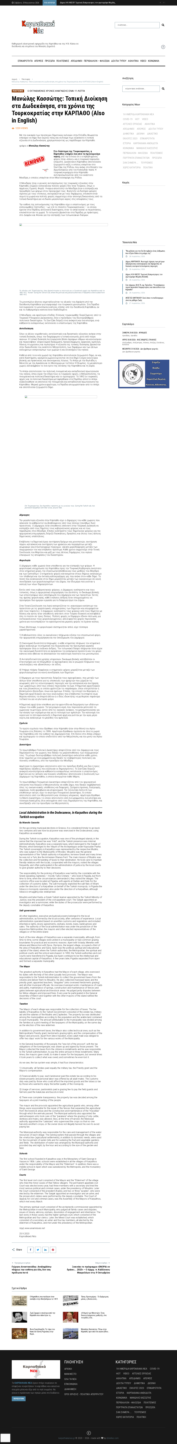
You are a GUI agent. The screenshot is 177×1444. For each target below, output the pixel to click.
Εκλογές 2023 (130, 138)
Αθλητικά (150, 123)
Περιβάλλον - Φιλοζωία (135, 152)
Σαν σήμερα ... (130, 162)
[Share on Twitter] (38, 1250)
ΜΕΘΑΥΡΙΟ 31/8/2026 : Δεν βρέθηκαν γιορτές (140, 349)
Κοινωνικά (128, 148)
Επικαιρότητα (147, 138)
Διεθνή (140, 133)
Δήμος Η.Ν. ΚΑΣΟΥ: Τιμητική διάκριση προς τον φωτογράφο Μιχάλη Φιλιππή (144, 275)
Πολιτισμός (26, 79)
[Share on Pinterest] (53, 1250)
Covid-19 (127, 119)
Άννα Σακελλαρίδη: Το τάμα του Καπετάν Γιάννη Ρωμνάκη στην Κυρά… (42, 1331)
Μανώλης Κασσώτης (147, 148)
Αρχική (14, 79)
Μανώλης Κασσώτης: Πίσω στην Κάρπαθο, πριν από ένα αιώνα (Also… (95, 1330)
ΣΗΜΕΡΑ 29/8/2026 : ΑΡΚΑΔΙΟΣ (134, 333)
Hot (137, 119)
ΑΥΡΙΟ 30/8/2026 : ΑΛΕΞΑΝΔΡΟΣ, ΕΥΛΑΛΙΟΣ (139, 340)
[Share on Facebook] (30, 1250)
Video (145, 119)
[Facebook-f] (163, 47)
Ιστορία (127, 143)
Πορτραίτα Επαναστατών (136, 157)
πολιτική (148, 167)
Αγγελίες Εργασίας (132, 123)
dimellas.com (112, 1438)
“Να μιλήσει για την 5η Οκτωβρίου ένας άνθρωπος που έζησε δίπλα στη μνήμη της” (145, 252)
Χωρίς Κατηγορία (132, 167)
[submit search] (163, 25)
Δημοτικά (128, 133)
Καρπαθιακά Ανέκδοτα (145, 143)
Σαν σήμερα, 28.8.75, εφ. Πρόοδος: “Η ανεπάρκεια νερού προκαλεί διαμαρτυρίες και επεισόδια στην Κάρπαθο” (145, 287)
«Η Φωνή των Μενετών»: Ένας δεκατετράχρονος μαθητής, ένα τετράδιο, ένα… (93, 1315)
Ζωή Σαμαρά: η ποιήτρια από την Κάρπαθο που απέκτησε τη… (42, 1314)
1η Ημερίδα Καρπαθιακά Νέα (138, 114)
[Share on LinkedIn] (45, 1250)
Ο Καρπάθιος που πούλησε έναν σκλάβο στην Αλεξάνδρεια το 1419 (44, 1298)
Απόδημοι (128, 128)
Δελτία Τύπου (155, 128)
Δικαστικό (152, 133)
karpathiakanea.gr (66, 1438)
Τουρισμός (147, 162)
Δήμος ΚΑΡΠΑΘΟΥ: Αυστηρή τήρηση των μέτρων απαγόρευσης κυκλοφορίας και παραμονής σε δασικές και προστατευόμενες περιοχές (145, 263)
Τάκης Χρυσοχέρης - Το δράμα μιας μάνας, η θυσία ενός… (95, 1298)
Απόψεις (141, 128)
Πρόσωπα (157, 157)
